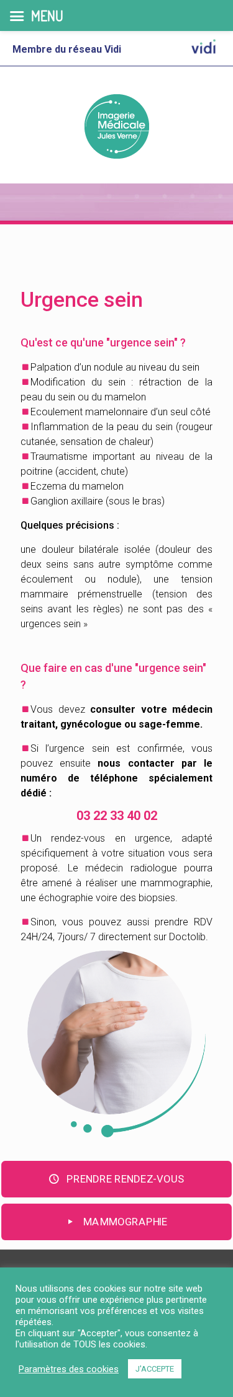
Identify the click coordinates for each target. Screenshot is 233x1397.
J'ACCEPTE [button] (154, 1368)
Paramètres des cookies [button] (69, 1369)
